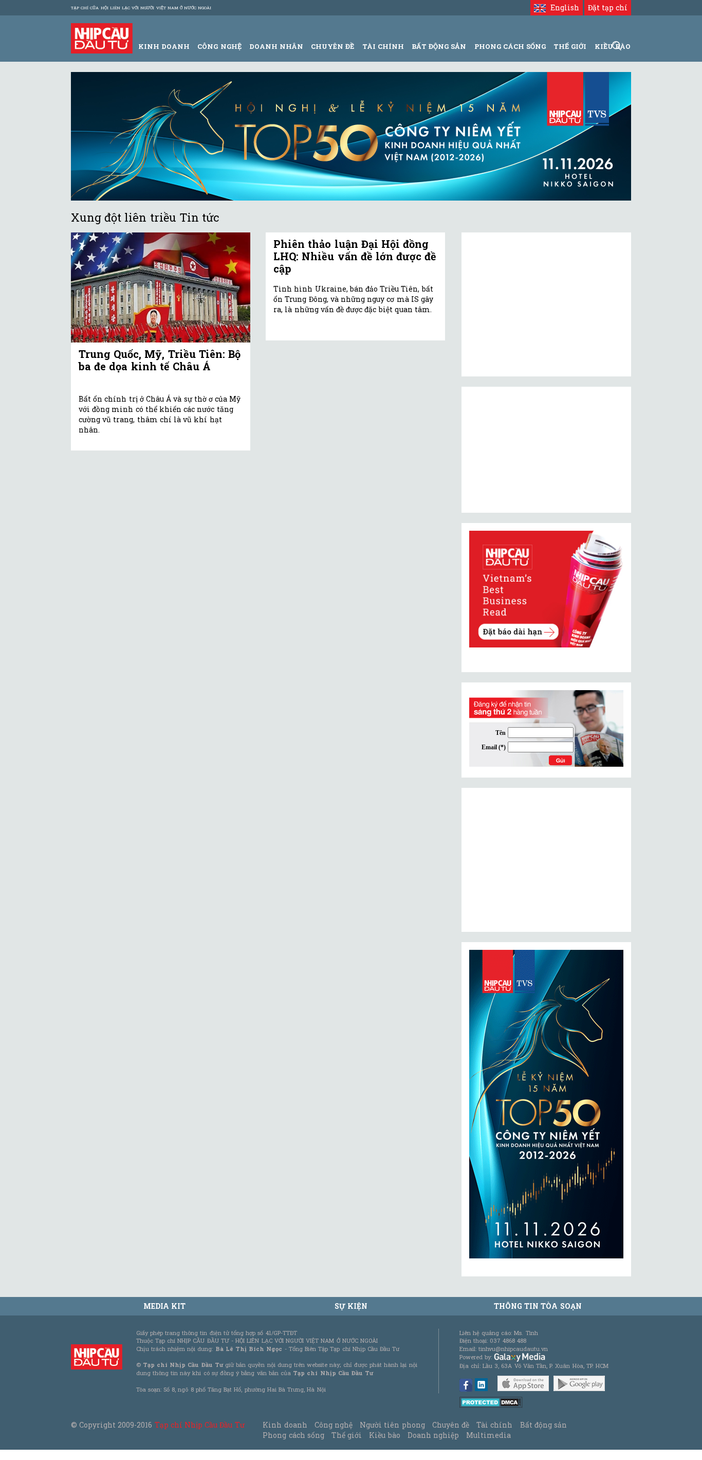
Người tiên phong (392, 1425)
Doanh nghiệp (433, 1435)
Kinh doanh (285, 1425)
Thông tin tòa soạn (538, 1306)
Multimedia (488, 1435)
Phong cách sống (293, 1435)
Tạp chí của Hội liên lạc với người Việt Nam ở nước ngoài (141, 7)
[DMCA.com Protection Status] (491, 1401)
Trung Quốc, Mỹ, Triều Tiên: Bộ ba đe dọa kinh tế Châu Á (160, 360)
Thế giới (569, 46)
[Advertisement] (546, 860)
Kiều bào (384, 1435)
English (562, 7)
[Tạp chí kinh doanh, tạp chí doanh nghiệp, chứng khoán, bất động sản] (102, 37)
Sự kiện (351, 1306)
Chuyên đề (332, 46)
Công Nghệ (219, 46)
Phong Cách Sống (510, 46)
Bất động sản (439, 46)
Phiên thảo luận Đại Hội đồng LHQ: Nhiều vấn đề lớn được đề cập (354, 256)
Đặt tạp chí (607, 7)
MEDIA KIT (164, 1306)
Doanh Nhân (276, 46)
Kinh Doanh (164, 46)
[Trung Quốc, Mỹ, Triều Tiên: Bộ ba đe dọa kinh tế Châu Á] (160, 287)
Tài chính (494, 1425)
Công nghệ (334, 1425)
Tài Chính (383, 46)
